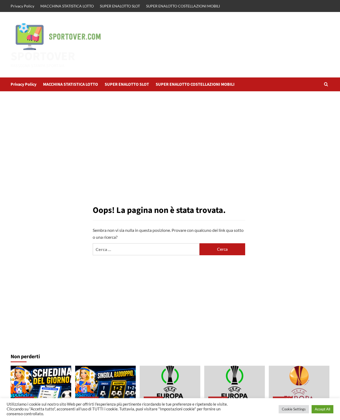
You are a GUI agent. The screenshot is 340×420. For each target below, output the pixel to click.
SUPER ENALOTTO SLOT (120, 6)
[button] (326, 84)
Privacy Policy (22, 6)
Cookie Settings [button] (294, 409)
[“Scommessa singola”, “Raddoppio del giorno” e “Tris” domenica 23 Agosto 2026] (105, 386)
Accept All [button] (322, 409)
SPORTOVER (43, 56)
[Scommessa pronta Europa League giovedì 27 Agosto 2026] (299, 386)
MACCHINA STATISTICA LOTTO (67, 6)
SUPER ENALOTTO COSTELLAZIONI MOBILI (183, 6)
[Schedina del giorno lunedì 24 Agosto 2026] (41, 386)
